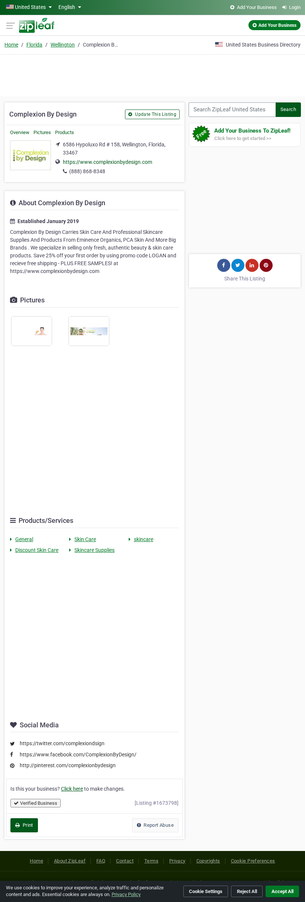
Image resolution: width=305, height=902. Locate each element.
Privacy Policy (126, 894)
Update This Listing (155, 114)
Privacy (177, 861)
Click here (72, 789)
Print (27, 825)
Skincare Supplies (94, 550)
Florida (34, 45)
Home (11, 45)
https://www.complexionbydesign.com (107, 162)
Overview (19, 132)
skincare (143, 539)
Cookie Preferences (253, 861)
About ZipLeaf (70, 861)
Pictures (42, 132)
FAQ (100, 861)
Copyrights (208, 861)
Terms (151, 861)
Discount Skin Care (36, 550)
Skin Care (85, 539)
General (24, 539)
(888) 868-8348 (87, 171)
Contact (125, 861)
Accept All (282, 891)
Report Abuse (158, 825)
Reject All (247, 891)
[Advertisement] (152, 74)
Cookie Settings (205, 891)
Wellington (63, 45)
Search (288, 109)
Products (64, 132)
